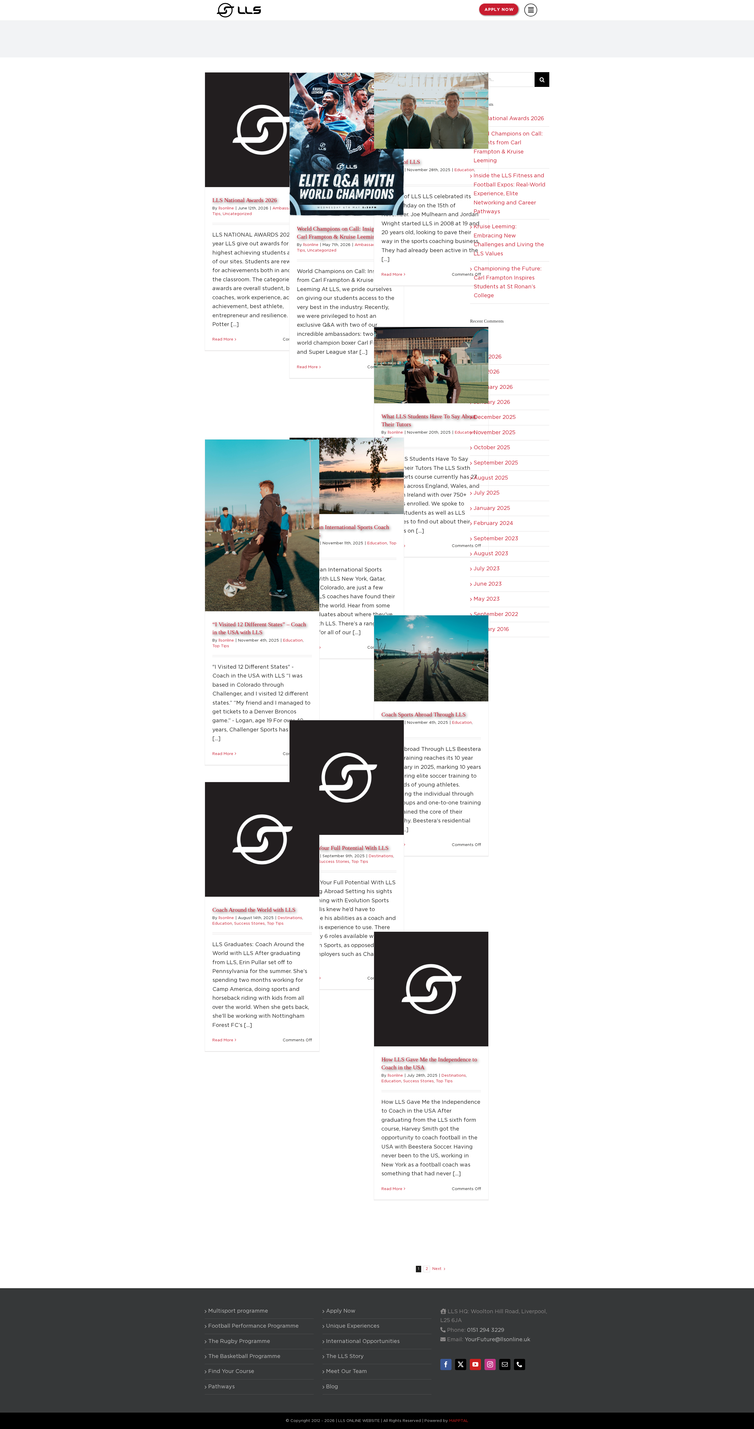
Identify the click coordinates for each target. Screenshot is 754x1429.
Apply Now (340, 1311)
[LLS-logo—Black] (239, 5)
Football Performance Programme (253, 1326)
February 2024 (493, 523)
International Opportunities (363, 1341)
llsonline (226, 208)
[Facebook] (446, 1364)
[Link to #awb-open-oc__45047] (530, 10)
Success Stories (334, 862)
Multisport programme (238, 1311)
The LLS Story (345, 1356)
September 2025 (496, 463)
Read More (222, 339)
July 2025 (487, 493)
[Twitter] (460, 1364)
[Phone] (519, 1364)
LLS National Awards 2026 (244, 200)
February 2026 (493, 387)
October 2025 (492, 447)
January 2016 (491, 629)
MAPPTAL (458, 1421)
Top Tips (220, 646)
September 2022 (496, 614)
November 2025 (494, 432)
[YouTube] (475, 1364)
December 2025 (495, 417)
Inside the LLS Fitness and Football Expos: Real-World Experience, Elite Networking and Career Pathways (509, 193)
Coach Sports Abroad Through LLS (423, 714)
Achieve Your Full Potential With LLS (342, 848)
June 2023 (488, 584)
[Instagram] (490, 1364)
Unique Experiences (352, 1326)
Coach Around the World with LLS (253, 909)
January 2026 (492, 402)
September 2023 (496, 538)
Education (464, 170)
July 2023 (487, 568)
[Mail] (504, 1364)
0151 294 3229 (485, 1330)
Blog (332, 1387)
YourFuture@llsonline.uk (497, 1339)
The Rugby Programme (239, 1341)
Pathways (221, 1387)
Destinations (381, 856)
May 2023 (487, 599)
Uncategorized (237, 214)
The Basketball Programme (244, 1356)
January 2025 (492, 508)
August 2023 (491, 553)
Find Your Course (231, 1371)
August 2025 (491, 478)
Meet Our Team (346, 1371)
